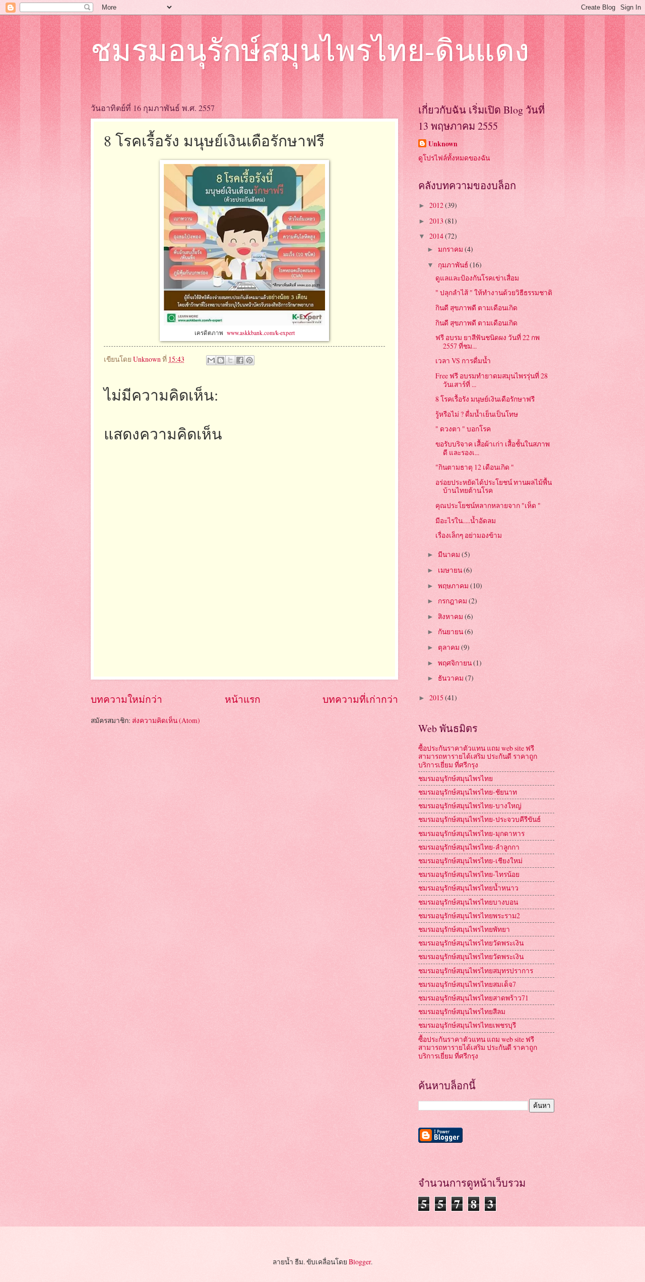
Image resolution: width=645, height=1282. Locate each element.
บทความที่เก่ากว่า (360, 699)
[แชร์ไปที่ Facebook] (240, 360)
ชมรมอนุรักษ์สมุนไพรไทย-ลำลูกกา (469, 847)
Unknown (443, 144)
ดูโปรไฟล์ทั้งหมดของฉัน (454, 157)
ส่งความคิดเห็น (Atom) (166, 720)
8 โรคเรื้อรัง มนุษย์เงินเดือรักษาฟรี (485, 399)
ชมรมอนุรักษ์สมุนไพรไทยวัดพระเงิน (471, 942)
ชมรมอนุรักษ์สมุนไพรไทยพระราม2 (469, 915)
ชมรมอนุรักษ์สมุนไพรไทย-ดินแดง (310, 49)
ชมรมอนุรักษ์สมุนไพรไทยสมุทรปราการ (475, 970)
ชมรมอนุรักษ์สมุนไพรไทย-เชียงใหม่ (470, 860)
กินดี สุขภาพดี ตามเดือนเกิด (476, 307)
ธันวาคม (451, 678)
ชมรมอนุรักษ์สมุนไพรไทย (455, 778)
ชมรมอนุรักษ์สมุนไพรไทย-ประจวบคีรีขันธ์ (479, 819)
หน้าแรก (243, 699)
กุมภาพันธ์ (454, 264)
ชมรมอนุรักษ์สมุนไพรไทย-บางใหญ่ (470, 805)
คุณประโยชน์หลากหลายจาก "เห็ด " (488, 505)
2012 (437, 205)
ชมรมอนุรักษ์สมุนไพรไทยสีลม (461, 1011)
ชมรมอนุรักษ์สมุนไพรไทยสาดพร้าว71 (473, 997)
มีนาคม (450, 554)
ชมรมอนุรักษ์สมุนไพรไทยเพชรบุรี (467, 1025)
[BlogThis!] (221, 360)
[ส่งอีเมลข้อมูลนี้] (211, 360)
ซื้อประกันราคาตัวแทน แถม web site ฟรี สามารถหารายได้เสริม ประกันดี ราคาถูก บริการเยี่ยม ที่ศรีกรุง (477, 756)
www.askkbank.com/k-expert (261, 333)
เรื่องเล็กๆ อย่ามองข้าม (468, 535)
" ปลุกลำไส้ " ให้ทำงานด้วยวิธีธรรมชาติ (493, 292)
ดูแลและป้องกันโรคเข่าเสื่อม (477, 278)
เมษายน (451, 570)
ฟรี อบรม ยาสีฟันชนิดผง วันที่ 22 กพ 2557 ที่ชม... (487, 341)
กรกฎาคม (453, 600)
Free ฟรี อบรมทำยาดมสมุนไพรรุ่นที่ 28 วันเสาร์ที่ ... (491, 380)
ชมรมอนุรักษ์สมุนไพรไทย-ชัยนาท (467, 792)
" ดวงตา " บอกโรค (463, 428)
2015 (437, 697)
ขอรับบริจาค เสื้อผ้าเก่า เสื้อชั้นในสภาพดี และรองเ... (492, 448)
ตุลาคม (449, 647)
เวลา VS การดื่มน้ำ (463, 360)
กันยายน (451, 631)
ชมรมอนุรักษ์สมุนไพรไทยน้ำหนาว (468, 888)
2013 (437, 221)
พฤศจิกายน (455, 662)
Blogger (360, 1261)
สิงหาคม (451, 616)
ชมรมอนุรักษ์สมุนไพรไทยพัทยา (464, 929)
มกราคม (451, 249)
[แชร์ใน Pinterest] (249, 360)
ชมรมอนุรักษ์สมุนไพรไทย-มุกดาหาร (471, 833)
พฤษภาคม (454, 585)
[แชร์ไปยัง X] (230, 360)
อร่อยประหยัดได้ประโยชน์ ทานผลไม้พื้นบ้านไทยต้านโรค (493, 486)
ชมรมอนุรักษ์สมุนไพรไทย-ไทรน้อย (469, 874)
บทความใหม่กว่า (126, 699)
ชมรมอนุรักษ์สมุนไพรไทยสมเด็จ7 (467, 984)
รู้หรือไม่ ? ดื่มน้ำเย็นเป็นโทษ (476, 414)
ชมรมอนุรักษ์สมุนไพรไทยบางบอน (468, 902)
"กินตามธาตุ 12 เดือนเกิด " (474, 467)
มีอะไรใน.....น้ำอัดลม (465, 520)
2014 (437, 236)
